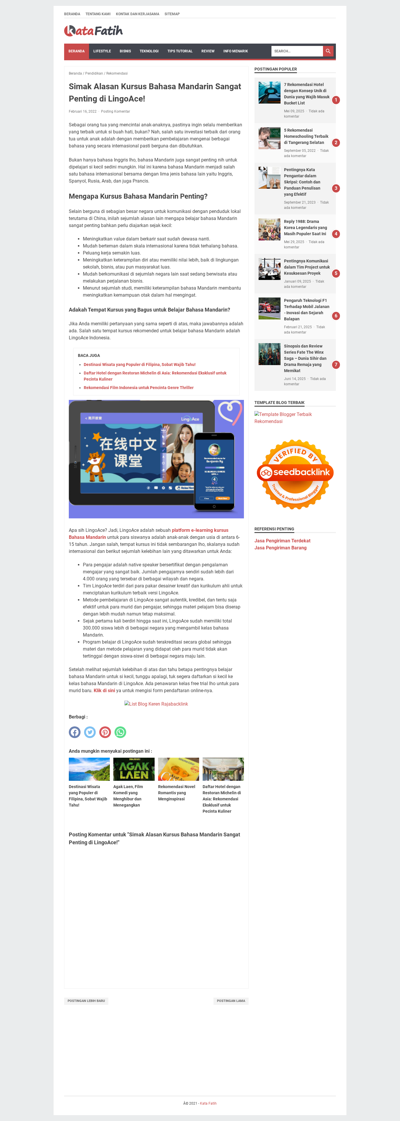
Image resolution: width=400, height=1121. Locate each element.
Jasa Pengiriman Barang (280, 548)
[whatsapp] (120, 732)
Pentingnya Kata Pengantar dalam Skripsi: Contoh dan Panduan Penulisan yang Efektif (302, 182)
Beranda (72, 14)
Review (208, 51)
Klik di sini (104, 690)
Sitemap (172, 14)
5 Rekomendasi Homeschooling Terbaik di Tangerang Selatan (306, 136)
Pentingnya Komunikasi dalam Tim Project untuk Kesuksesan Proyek (307, 267)
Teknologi (149, 51)
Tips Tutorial (180, 51)
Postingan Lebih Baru (86, 1001)
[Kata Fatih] (93, 31)
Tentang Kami (98, 14)
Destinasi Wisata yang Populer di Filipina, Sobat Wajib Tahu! (140, 364)
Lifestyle (102, 51)
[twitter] (90, 732)
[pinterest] (105, 732)
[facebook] (75, 732)
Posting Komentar (115, 111)
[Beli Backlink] (156, 704)
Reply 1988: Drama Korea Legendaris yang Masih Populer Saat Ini (305, 227)
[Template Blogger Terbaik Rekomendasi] (295, 421)
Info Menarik (235, 51)
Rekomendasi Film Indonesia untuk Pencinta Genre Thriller (139, 387)
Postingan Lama (231, 1001)
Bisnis (125, 51)
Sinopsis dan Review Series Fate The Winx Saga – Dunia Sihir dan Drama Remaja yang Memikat (305, 358)
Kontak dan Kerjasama (137, 14)
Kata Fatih (208, 1103)
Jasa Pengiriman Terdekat (282, 541)
